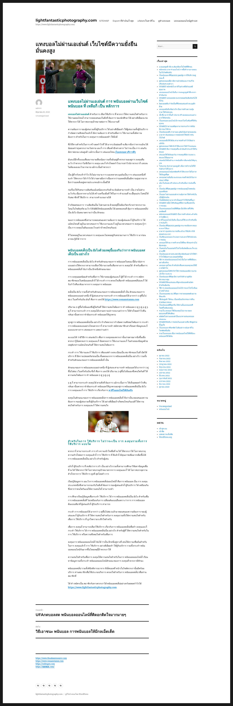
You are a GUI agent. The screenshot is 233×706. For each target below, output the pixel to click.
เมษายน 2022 (164, 373)
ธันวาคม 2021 (164, 384)
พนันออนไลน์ (164, 409)
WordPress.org (165, 437)
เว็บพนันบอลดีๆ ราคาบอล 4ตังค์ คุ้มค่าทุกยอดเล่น (177, 132)
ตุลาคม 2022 (164, 356)
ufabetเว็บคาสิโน (146, 21)
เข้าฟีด (161, 431)
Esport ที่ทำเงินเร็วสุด (123, 21)
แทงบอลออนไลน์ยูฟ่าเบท (185, 21)
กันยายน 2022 (164, 358)
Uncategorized (42, 116)
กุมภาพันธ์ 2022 (165, 378)
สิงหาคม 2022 (164, 361)
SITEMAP (104, 21)
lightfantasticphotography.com (66, 20)
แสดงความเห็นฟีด (166, 434)
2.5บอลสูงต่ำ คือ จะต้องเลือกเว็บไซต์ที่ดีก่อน (175, 67)
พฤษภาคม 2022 (165, 370)
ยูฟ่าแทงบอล (164, 21)
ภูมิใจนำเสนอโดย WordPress (76, 694)
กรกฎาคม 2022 (165, 364)
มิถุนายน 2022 (165, 367)
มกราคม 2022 (164, 381)
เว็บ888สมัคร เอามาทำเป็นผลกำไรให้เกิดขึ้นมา (177, 200)
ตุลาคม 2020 (164, 387)
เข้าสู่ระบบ (163, 428)
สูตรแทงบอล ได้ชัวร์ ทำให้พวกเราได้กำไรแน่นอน (177, 146)
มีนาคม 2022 (164, 375)
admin (39, 108)
